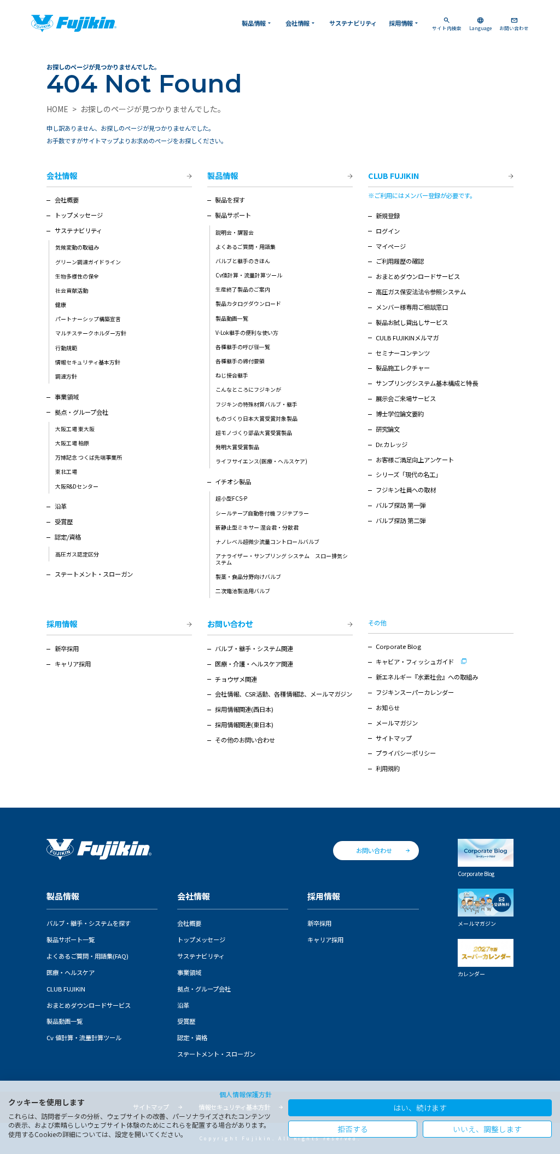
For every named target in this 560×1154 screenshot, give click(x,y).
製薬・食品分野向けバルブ (248, 576)
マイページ (391, 246)
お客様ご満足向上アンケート (415, 459)
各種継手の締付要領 (240, 361)
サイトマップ (394, 738)
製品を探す (230, 199)
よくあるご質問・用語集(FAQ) (87, 956)
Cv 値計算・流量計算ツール (83, 1037)
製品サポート (233, 215)
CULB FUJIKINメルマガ (407, 337)
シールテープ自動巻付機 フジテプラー (262, 513)
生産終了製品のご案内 (242, 289)
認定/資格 (68, 536)
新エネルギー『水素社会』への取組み (427, 676)
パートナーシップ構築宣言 (88, 319)
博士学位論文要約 (400, 413)
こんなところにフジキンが (248, 389)
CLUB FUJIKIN (393, 176)
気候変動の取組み (77, 247)
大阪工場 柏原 (72, 443)
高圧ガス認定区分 (77, 554)
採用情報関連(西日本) (244, 709)
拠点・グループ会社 (81, 412)
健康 (60, 304)
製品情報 (257, 23)
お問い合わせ (514, 23)
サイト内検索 (447, 23)
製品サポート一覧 (70, 939)
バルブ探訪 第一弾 (400, 505)
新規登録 (388, 215)
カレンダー (471, 973)
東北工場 (66, 471)
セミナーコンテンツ (403, 353)
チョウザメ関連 (236, 679)
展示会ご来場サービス (406, 398)
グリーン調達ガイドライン (88, 262)
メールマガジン (397, 722)
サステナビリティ (353, 23)
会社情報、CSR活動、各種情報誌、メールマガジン (283, 693)
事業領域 (67, 396)
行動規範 (66, 348)
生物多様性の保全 (77, 276)
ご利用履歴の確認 (400, 261)
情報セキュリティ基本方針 (87, 362)
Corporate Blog (398, 646)
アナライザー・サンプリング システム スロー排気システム (281, 559)
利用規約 (388, 768)
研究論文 (388, 429)
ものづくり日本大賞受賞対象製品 (256, 418)
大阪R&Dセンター (76, 486)
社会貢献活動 (71, 290)
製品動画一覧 (231, 318)
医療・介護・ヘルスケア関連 (254, 663)
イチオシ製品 (233, 481)
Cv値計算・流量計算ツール (248, 275)
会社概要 (67, 199)
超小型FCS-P (231, 498)
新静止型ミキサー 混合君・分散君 (257, 527)
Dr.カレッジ (391, 444)
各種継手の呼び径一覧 (242, 347)
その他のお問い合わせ (245, 739)
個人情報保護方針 (245, 1094)
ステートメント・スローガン (94, 574)
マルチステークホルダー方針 (90, 333)
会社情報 (301, 23)
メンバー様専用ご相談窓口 (412, 307)
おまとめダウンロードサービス (418, 276)
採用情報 (404, 23)
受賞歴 (64, 521)
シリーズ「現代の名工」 (408, 474)
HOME (57, 108)
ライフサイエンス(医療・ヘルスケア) (261, 461)
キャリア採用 (73, 663)
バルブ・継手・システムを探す (88, 923)
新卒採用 (67, 648)
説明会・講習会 (234, 232)
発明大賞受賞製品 (237, 447)
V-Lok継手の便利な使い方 (246, 332)
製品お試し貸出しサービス (412, 322)
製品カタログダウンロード (248, 303)
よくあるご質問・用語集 (245, 246)
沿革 (61, 506)
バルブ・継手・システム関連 (254, 648)
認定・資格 (192, 1037)
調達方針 (66, 376)
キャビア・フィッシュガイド (415, 661)
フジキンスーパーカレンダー (415, 692)
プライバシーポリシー (406, 753)
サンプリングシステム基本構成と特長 (427, 383)
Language (480, 23)
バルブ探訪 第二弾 (400, 520)
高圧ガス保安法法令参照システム (421, 291)
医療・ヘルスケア (70, 972)
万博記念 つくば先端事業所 (88, 457)
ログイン (388, 231)
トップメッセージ (79, 215)
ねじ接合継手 (231, 375)
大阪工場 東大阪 (75, 429)
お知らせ (388, 707)
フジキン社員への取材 (406, 489)
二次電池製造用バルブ (242, 591)
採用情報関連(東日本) (244, 724)
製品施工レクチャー (403, 367)
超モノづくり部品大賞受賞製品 (253, 432)
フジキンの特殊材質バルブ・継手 (256, 404)
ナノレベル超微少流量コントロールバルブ (267, 541)
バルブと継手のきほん (242, 261)
